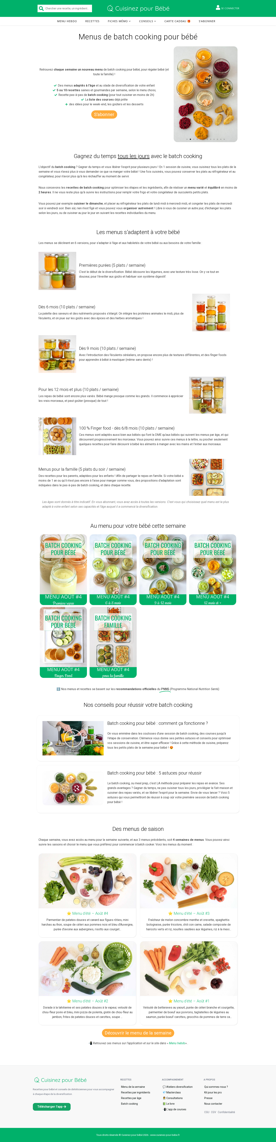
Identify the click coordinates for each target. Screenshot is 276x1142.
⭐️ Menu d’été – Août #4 (87, 913)
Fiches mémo (118, 21)
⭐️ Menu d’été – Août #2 (87, 1001)
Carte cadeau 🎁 (177, 21)
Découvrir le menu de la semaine (138, 1033)
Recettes (92, 21)
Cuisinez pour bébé (139, 8)
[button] (187, 139)
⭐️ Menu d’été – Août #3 (189, 913)
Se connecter (230, 8)
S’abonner (207, 21)
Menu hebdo (67, 21)
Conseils (146, 21)
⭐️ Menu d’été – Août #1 (189, 1001)
